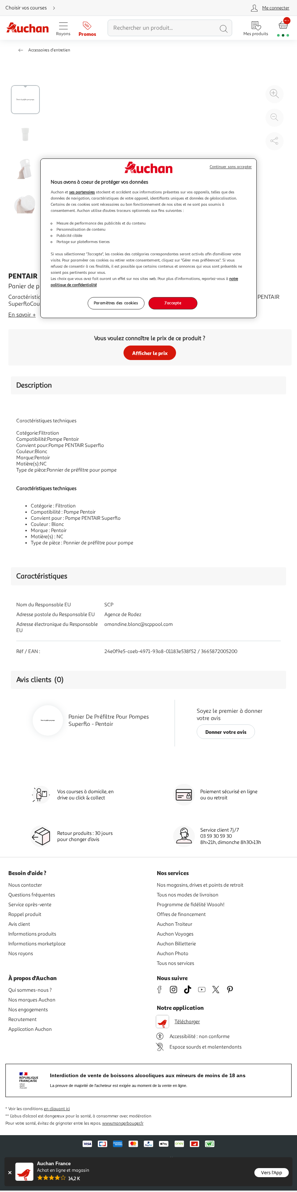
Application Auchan (30, 1029)
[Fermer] (10, 1173)
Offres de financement (181, 914)
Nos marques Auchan (31, 1000)
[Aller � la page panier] (283, 28)
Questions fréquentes (31, 895)
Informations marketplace (37, 944)
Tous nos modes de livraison (187, 895)
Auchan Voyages (175, 934)
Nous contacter (25, 885)
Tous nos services (175, 963)
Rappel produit (24, 914)
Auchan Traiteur (174, 924)
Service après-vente (29, 905)
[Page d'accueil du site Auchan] (27, 28)
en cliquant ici (57, 1109)
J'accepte (172, 303)
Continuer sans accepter (231, 166)
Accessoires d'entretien (49, 50)
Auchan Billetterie (176, 944)
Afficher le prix (150, 353)
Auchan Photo (172, 953)
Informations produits (32, 934)
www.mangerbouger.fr (122, 1123)
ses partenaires (82, 192)
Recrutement (22, 1019)
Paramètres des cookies (116, 303)
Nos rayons (20, 953)
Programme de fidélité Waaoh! (191, 905)
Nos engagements (28, 1010)
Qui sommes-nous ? (30, 990)
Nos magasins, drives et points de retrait (200, 885)
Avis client (19, 924)
